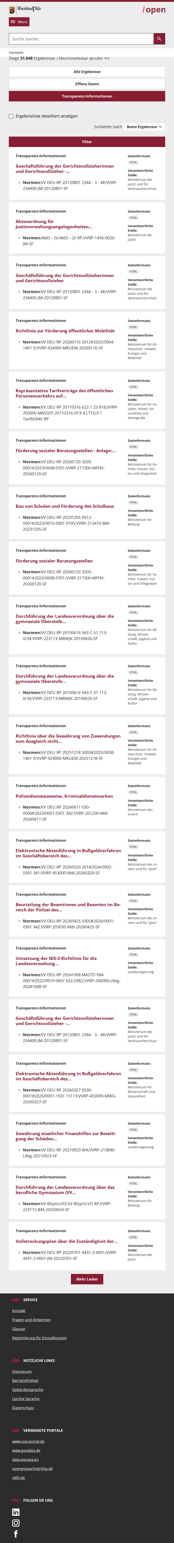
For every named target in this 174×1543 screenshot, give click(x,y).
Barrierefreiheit (25, 1380)
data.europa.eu (25, 1459)
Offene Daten (87, 83)
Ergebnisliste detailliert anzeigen (47, 116)
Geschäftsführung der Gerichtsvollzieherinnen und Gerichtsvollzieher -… (65, 168)
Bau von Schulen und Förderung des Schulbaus (65, 506)
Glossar (18, 1328)
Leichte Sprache (25, 1398)
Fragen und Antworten (31, 1319)
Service (30, 1299)
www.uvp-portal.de (28, 1441)
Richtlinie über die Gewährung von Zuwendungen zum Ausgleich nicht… (68, 738)
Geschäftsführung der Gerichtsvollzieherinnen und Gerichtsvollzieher (65, 278)
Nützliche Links (38, 1360)
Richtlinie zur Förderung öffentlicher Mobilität (65, 331)
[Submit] (159, 38)
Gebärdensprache (27, 1389)
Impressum (22, 1371)
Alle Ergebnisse (87, 71)
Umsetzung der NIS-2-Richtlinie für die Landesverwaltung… (56, 961)
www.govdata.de (26, 1450)
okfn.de (18, 1477)
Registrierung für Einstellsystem (39, 1337)
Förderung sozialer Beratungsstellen (54, 561)
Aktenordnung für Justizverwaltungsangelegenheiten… (54, 224)
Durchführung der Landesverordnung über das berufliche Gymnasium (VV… (65, 1189)
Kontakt (19, 1310)
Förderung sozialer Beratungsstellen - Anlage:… (66, 451)
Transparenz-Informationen (87, 96)
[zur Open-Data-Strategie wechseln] (154, 9)
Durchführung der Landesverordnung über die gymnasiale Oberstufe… (65, 618)
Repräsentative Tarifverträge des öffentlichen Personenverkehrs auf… (64, 393)
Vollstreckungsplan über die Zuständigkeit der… (67, 1241)
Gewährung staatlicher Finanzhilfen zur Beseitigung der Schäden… (66, 1136)
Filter (87, 141)
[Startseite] (25, 9)
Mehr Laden (87, 1279)
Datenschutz (23, 1407)
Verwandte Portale (42, 1430)
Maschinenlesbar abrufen (81, 58)
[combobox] (81, 38)
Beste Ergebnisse (142, 126)
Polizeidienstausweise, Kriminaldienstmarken (64, 796)
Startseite (16, 52)
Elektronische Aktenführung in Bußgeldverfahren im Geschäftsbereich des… (68, 853)
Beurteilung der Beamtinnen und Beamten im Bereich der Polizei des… (68, 907)
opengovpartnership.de (32, 1468)
